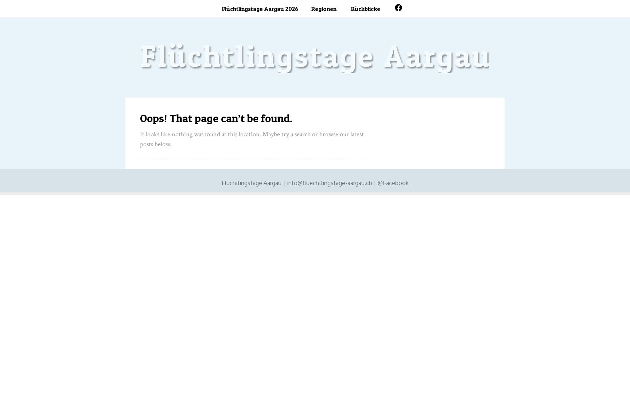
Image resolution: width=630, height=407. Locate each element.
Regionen (324, 8)
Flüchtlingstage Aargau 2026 (260, 8)
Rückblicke (365, 8)
